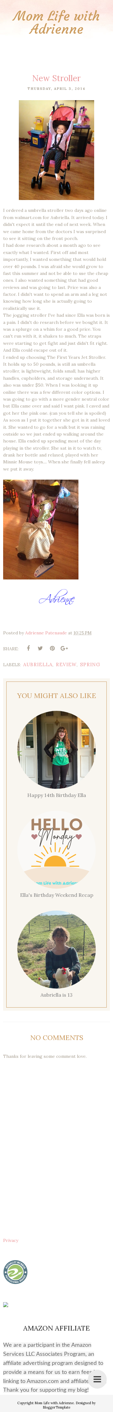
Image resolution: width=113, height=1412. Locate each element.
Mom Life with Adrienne (56, 22)
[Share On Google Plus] (64, 648)
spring (90, 664)
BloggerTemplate (56, 1407)
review (66, 664)
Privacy (10, 1240)
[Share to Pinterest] (52, 648)
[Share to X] (40, 648)
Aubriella (37, 664)
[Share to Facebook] (28, 648)
